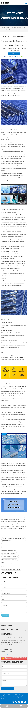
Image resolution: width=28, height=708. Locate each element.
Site (18, 50)
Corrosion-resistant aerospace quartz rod (11, 569)
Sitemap (14, 697)
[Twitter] (19, 702)
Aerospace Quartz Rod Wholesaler (10, 556)
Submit (5, 615)
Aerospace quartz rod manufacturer (10, 547)
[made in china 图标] (14, 658)
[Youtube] (22, 702)
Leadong (3, 698)
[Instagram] (25, 702)
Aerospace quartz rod (7, 543)
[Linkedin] (16, 702)
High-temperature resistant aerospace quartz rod (13, 566)
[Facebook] (13, 702)
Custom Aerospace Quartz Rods (9, 559)
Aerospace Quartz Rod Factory (9, 550)
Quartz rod (13, 90)
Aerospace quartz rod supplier (9, 553)
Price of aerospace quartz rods (9, 562)
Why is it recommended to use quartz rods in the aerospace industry (13, 539)
